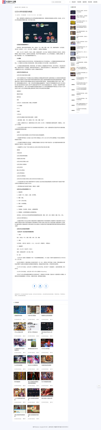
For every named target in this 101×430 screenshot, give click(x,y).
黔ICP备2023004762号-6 (63, 426)
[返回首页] (9, 2)
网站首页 (74, 2)
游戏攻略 (95, 2)
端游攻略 (85, 2)
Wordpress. (37, 426)
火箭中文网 (50, 426)
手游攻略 (79, 2)
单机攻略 (90, 2)
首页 (20, 7)
